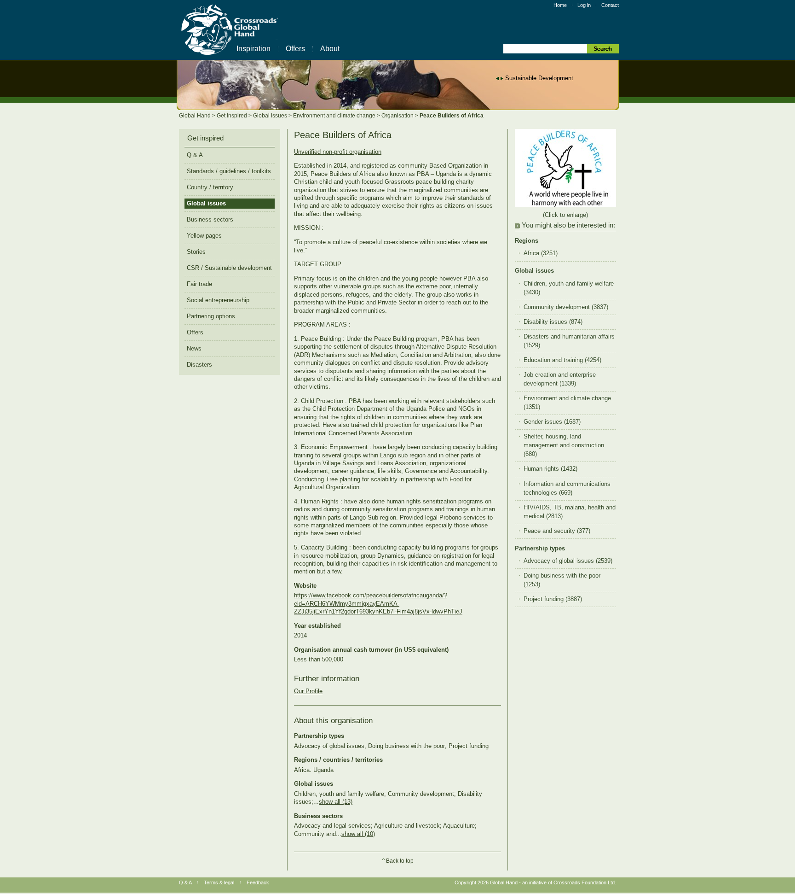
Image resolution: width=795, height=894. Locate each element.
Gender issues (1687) (552, 422)
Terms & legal (219, 882)
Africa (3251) (541, 253)
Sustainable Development (539, 78)
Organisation (398, 115)
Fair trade (199, 283)
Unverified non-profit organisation (337, 151)
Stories (196, 251)
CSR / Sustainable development (229, 267)
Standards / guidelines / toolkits (229, 171)
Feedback (258, 882)
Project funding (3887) (553, 599)
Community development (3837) (566, 307)
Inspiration (253, 49)
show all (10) (358, 833)
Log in (584, 5)
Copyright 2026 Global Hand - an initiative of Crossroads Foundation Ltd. (535, 882)
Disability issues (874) (553, 322)
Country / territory (210, 187)
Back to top (400, 861)
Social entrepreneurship (218, 300)
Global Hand (195, 115)
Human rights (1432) (550, 469)
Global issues (270, 115)
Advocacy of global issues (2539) (568, 561)
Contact (610, 5)
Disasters (199, 364)
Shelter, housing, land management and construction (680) (564, 445)
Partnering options (211, 316)
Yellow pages (204, 235)
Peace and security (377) (557, 531)
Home (560, 5)
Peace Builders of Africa (452, 115)
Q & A (195, 155)
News (194, 348)
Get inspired (232, 115)
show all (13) (335, 801)
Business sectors (210, 219)
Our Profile (308, 691)
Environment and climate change (335, 115)
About (330, 49)
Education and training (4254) (562, 360)
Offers (295, 49)
